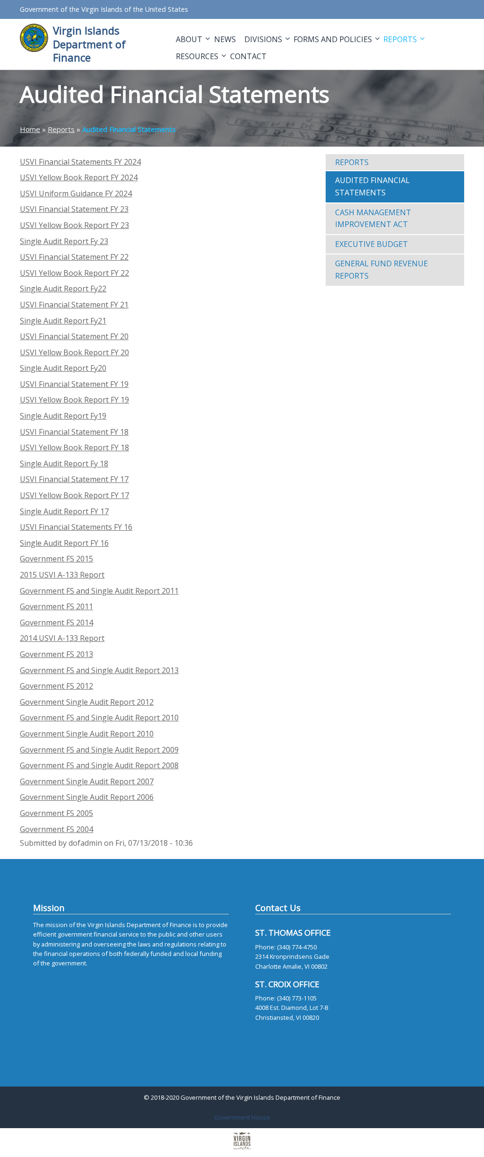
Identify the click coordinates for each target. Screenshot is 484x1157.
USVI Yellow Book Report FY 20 (74, 352)
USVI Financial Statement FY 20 (74, 336)
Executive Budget (371, 244)
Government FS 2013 (56, 654)
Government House (242, 1117)
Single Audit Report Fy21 (63, 321)
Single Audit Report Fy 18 (64, 463)
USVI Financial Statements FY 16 (76, 527)
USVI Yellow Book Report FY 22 (74, 273)
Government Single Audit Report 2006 (87, 797)
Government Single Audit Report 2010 (87, 733)
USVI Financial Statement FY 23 (74, 209)
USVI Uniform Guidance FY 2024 (76, 193)
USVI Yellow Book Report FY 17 (74, 495)
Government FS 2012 (56, 686)
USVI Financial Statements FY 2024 (80, 162)
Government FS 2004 (56, 829)
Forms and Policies (334, 39)
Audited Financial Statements (372, 186)
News (225, 39)
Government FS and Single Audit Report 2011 (99, 591)
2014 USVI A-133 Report (62, 638)
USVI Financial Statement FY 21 (74, 304)
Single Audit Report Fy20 (63, 368)
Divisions (264, 39)
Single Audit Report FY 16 (64, 543)
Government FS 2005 (56, 813)
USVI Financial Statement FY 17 (74, 479)
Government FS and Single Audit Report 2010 (99, 717)
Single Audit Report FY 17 (64, 511)
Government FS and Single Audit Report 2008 (99, 765)
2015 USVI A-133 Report (62, 575)
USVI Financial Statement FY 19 (74, 384)
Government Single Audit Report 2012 (87, 702)
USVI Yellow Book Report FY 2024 (79, 177)
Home (30, 129)
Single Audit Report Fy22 (63, 288)
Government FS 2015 (56, 558)
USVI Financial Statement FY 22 (74, 257)
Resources (198, 56)
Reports (401, 39)
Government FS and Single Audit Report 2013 (99, 670)
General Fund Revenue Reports (381, 269)
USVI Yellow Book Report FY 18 (74, 447)
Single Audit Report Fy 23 (64, 241)
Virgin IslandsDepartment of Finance (89, 43)
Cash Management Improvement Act (373, 218)
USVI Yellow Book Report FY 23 (74, 225)
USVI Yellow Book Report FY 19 (74, 399)
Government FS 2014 (56, 622)
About (190, 39)
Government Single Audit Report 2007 (87, 781)
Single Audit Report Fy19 (63, 416)
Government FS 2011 (56, 606)
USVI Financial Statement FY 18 (74, 432)
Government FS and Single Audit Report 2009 (99, 750)
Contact (248, 56)
